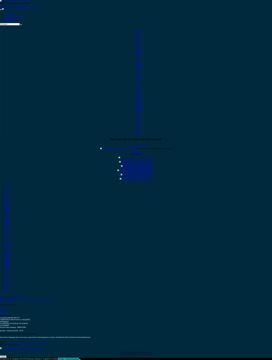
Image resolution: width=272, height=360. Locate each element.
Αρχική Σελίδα (9, 15)
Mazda (138, 91)
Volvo (138, 133)
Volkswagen (138, 131)
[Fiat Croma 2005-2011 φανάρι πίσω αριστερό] (136, 179)
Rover (138, 112)
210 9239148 (13, 5)
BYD (138, 39)
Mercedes (138, 93)
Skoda (138, 118)
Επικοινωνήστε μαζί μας (8, 301)
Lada (138, 81)
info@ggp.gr (4, 321)
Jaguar (138, 75)
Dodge (138, 54)
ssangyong (138, 121)
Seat (138, 116)
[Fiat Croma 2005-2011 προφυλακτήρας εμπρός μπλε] (136, 170)
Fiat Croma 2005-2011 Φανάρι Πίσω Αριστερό (136, 164)
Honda (138, 66)
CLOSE (3, 356)
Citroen (138, 45)
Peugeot (138, 106)
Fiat (138, 58)
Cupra (138, 47)
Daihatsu (138, 52)
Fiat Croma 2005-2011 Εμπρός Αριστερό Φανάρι (136, 159)
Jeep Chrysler (138, 77)
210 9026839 (32, 5)
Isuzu (138, 70)
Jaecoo (138, 73)
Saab (138, 114)
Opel (138, 102)
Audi (138, 31)
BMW (138, 37)
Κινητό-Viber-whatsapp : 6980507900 (13, 7)
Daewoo (138, 51)
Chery (138, 41)
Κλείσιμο (61, 359)
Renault (138, 110)
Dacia (138, 49)
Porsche (138, 108)
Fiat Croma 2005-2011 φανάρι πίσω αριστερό (136, 181)
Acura (138, 35)
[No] (80, 359)
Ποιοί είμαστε (9, 16)
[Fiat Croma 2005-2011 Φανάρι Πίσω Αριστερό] (136, 162)
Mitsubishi (138, 98)
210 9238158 (23, 5)
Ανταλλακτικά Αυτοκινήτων (13, 18)
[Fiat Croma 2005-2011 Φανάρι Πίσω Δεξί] (136, 166)
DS (138, 56)
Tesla (138, 127)
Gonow (138, 64)
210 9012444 (4, 5)
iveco (138, 72)
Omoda (138, 104)
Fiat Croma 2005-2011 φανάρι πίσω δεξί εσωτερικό (136, 139)
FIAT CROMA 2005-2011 (138, 145)
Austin (138, 33)
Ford (138, 60)
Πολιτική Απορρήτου (72, 359)
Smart (138, 119)
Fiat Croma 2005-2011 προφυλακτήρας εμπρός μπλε (136, 172)
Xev (138, 135)
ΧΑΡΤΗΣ (3, 312)
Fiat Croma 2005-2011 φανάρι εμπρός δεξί (136, 176)
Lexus (138, 87)
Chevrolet (138, 43)
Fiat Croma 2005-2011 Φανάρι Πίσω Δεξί (136, 168)
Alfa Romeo (138, 29)
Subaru (138, 123)
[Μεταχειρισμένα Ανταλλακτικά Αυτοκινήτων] (20, 348)
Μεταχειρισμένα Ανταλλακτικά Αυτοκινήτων (34, 343)
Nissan (138, 100)
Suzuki (138, 125)
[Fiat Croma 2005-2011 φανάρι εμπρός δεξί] (136, 175)
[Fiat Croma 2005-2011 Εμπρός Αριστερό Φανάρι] (136, 158)
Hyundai (138, 68)
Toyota (138, 129)
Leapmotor (138, 85)
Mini (138, 96)
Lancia (138, 83)
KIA (138, 79)
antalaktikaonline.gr (12, 343)
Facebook (3, 308)
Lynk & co (138, 89)
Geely (138, 62)
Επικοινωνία (8, 20)
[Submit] (21, 24)
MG (138, 95)
